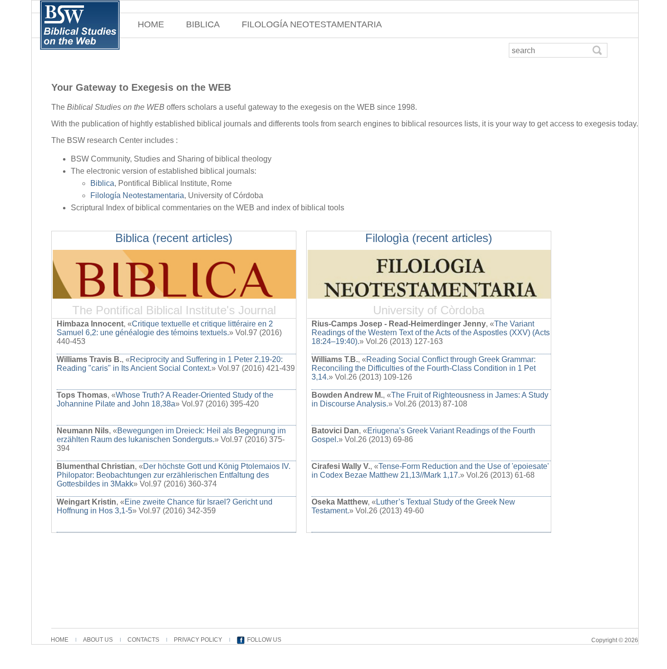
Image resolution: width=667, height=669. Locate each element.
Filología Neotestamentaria (137, 195)
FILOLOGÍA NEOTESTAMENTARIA (312, 24)
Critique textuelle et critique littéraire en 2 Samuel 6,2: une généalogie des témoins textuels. (165, 328)
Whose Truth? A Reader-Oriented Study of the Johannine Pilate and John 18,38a (165, 399)
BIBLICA (203, 24)
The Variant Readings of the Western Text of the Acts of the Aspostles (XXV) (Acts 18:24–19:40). (431, 332)
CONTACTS (143, 639)
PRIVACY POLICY (198, 639)
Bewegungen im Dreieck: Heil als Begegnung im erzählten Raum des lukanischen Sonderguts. (171, 435)
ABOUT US (98, 639)
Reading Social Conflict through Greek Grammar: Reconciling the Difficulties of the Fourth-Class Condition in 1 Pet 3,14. (424, 368)
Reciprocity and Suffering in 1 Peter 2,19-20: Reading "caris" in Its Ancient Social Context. (170, 363)
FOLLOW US (264, 639)
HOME (151, 24)
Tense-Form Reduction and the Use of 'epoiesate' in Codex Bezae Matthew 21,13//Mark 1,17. (430, 470)
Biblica (102, 183)
